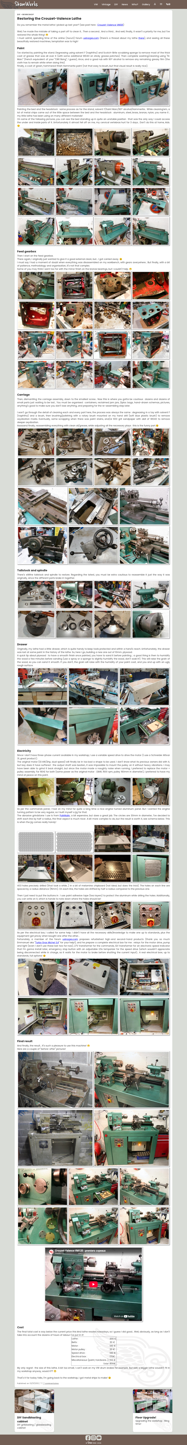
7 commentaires (51, 1383)
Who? (135, 4)
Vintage (106, 4)
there (141, 38)
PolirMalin (65, 815)
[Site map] (155, 4)
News (125, 4)
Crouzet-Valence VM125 (110, 24)
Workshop (28, 14)
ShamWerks (26, 3)
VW (96, 4)
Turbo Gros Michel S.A (47, 942)
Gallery (146, 4)
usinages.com (91, 38)
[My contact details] (161, 4)
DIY (18, 14)
